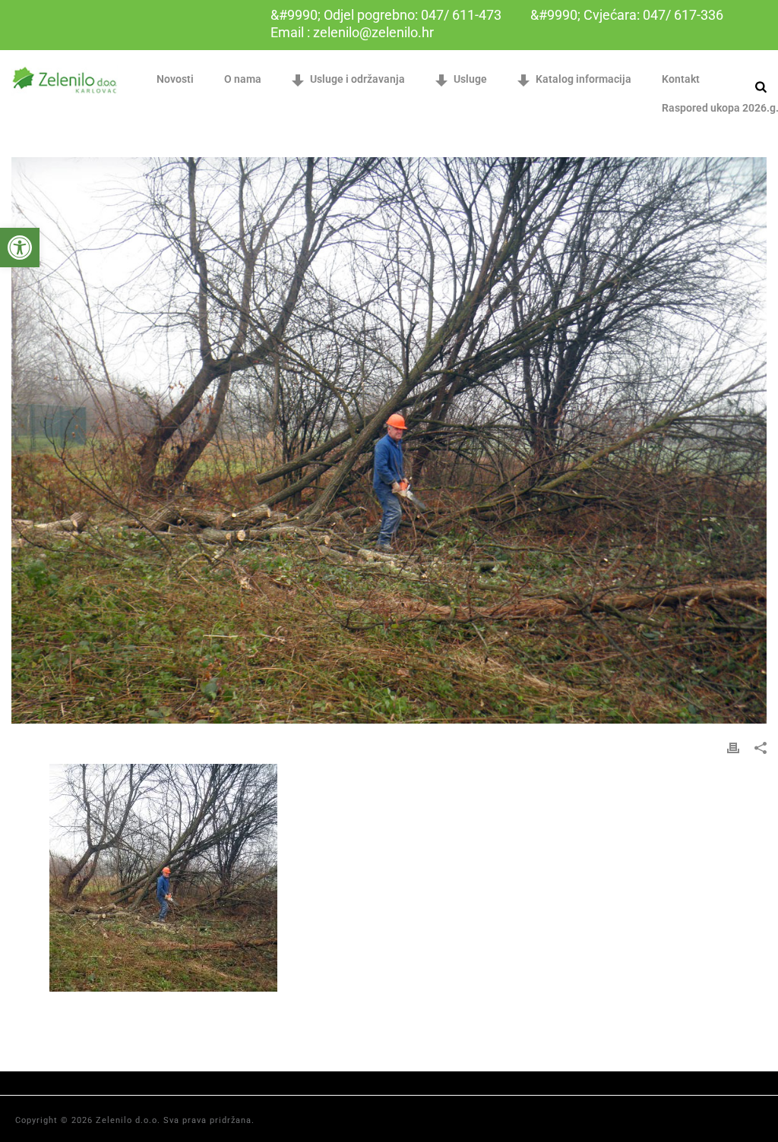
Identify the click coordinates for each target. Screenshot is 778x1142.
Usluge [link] (470, 79)
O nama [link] (242, 79)
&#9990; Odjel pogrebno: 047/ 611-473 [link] (385, 15)
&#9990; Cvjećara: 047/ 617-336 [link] (626, 15)
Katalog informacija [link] (583, 79)
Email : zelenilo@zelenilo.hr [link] (352, 32)
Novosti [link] (175, 79)
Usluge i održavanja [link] (357, 79)
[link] (20, 247)
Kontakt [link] (681, 79)
